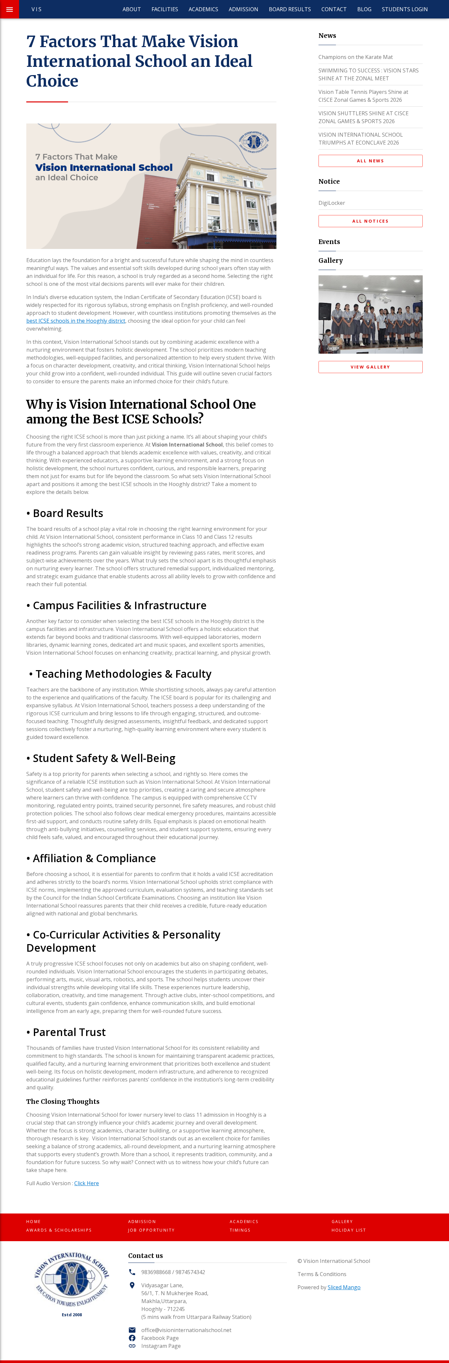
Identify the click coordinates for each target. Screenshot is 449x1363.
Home (33, 1221)
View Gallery (370, 367)
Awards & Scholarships (59, 1230)
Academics (203, 9)
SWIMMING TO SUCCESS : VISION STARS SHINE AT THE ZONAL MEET (369, 74)
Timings (240, 1230)
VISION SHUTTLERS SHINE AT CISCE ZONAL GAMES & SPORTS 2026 (364, 117)
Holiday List (349, 1230)
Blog (364, 9)
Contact (334, 9)
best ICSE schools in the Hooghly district (75, 320)
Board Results (290, 9)
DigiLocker (332, 202)
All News (370, 161)
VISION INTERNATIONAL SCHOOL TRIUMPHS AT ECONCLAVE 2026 (361, 138)
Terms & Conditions (321, 1274)
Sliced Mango (344, 1287)
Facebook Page (160, 1338)
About (132, 9)
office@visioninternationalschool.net (186, 1330)
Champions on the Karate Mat (356, 57)
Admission (243, 9)
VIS (37, 9)
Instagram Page (161, 1345)
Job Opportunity (151, 1230)
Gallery (342, 1221)
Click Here (86, 1183)
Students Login (405, 9)
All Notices (370, 221)
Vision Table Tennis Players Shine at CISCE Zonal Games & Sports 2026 (363, 95)
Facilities (165, 9)
